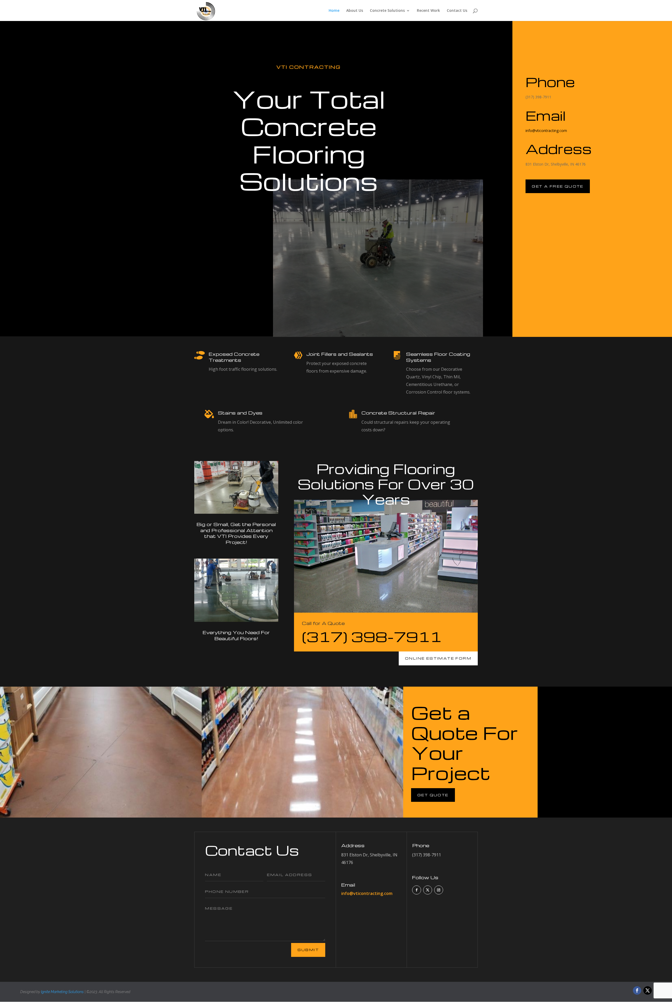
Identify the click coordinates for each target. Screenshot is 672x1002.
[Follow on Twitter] (647, 990)
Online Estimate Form (438, 658)
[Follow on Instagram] (438, 890)
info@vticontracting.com (546, 130)
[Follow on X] (427, 890)
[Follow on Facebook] (416, 890)
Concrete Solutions (387, 11)
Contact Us (457, 11)
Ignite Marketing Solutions (62, 992)
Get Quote (433, 795)
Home (334, 11)
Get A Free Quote (557, 186)
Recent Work (428, 11)
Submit (308, 949)
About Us (354, 11)
